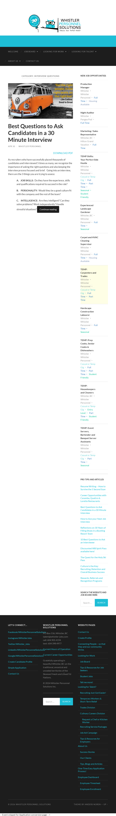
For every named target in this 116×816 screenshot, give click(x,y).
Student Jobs (86, 676)
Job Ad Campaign (88, 732)
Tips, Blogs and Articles (91, 763)
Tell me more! (86, 682)
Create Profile (85, 638)
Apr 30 (11, 146)
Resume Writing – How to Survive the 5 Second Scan (93, 488)
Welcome (13, 51)
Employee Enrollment (90, 789)
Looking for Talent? (87, 686)
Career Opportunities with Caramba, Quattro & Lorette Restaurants (93, 498)
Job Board (30, 51)
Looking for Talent (83, 51)
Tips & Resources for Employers (90, 740)
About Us (13, 61)
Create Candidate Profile (20, 661)
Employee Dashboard (88, 777)
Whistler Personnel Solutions (33, 804)
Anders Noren (93, 804)
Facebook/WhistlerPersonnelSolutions (27, 632)
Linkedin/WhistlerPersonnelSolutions (26, 649)
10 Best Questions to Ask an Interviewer (92, 541)
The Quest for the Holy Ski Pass (93, 559)
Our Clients (85, 757)
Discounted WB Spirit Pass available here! (93, 550)
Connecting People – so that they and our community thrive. (91, 646)
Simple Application (17, 667)
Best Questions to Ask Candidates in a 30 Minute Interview (35, 133)
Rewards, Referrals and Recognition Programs (91, 579)
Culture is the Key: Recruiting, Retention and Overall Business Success (92, 569)
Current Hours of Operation (56, 649)
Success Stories (87, 752)
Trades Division (87, 707)
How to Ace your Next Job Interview (93, 520)
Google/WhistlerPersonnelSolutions (26, 655)
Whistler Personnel (30, 146)
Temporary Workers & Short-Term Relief (90, 700)
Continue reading (48, 209)
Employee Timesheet (90, 783)
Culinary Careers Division (92, 713)
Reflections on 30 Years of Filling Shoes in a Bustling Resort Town (93, 530)
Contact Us (32, 61)
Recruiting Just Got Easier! (93, 692)
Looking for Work (53, 51)
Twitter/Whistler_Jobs (19, 644)
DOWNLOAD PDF (63, 153)
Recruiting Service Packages (93, 726)
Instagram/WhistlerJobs (20, 638)
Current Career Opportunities (57, 654)
